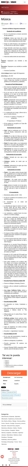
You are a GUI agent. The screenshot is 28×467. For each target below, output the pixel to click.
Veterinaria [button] (4, 444)
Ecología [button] (12, 423)
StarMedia (14, 452)
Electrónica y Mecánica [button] (6, 428)
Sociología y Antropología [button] (7, 441)
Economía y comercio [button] (20, 423)
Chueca (14, 455)
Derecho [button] (8, 423)
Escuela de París (12, 392)
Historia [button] (17, 430)
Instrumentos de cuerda (7, 395)
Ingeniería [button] (20, 432)
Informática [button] (14, 432)
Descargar (14, 373)
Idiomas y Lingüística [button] (6, 432)
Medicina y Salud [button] (18, 435)
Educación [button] (3, 425)
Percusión (17, 395)
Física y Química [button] (5, 430)
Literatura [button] (3, 435)
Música (7, 360)
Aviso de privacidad (14, 463)
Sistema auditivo (9, 366)
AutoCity (14, 454)
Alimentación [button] (4, 418)
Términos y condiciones (14, 461)
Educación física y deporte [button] (13, 425)
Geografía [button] (12, 430)
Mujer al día (14, 457)
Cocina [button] (3, 423)
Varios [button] (20, 441)
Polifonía (4, 392)
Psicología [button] (10, 437)
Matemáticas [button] (10, 435)
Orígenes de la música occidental (14, 365)
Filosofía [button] (20, 428)
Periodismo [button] (4, 437)
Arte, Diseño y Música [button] (6, 421)
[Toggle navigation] (25, 2)
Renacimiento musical (7, 398)
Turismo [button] (16, 441)
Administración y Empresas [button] (7, 416)
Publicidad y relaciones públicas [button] (9, 439)
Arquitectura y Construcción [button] (14, 418)
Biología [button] (14, 421)
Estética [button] (15, 428)
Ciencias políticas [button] (21, 421)
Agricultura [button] (17, 416)
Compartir (5, 23)
